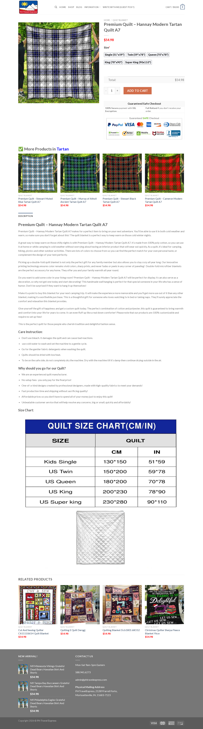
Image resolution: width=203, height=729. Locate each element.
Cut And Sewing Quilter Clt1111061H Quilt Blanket (33, 632)
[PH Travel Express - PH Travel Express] (34, 7)
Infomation (91, 7)
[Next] (183, 183)
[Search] (56, 7)
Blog (79, 7)
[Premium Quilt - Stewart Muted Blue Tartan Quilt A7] (37, 173)
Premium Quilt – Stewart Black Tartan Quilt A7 (119, 200)
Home (62, 7)
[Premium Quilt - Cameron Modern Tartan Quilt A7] (164, 173)
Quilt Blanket (120, 20)
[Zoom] (22, 99)
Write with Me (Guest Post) (118, 7)
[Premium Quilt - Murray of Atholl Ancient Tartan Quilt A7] (80, 173)
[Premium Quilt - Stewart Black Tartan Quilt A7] (122, 173)
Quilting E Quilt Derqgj (72, 630)
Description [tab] (25, 216)
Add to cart (137, 90)
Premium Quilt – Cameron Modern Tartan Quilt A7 (163, 200)
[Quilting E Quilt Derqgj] (80, 604)
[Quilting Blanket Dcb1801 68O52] (122, 604)
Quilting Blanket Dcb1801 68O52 (121, 630)
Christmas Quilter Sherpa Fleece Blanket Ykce (162, 632)
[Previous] (18, 183)
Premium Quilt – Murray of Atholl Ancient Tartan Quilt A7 (78, 200)
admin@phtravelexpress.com (91, 679)
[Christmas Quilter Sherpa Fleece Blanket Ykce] (164, 604)
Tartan (63, 148)
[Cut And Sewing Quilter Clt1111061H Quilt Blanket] (37, 604)
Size (107, 47)
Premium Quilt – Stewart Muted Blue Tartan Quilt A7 (35, 200)
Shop (71, 7)
